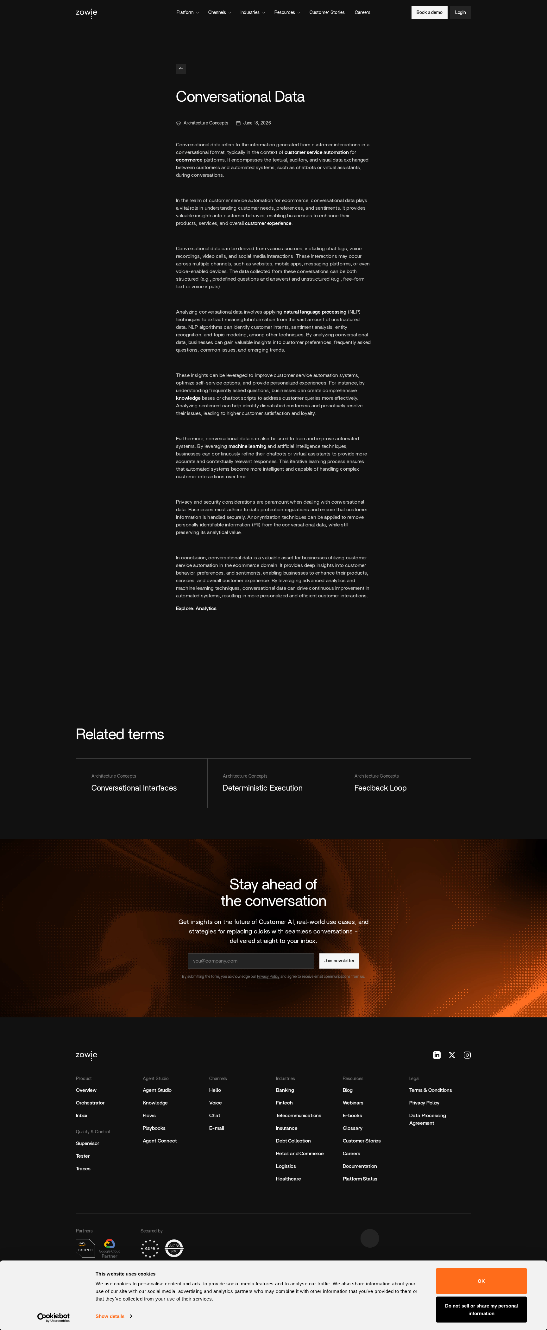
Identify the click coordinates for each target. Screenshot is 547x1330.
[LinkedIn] (437, 1055)
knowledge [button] (188, 398)
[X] (452, 1055)
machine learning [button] (247, 446)
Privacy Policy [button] (424, 1102)
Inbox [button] (81, 1115)
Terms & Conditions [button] (430, 1090)
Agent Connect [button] (160, 1140)
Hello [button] (215, 1090)
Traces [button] (83, 1168)
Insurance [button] (287, 1128)
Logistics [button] (286, 1166)
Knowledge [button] (155, 1102)
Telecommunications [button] (298, 1115)
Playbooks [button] (154, 1128)
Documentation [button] (360, 1166)
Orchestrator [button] (90, 1102)
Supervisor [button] (87, 1143)
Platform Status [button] (360, 1178)
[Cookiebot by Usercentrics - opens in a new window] (53, 1317)
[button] (181, 69)
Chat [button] (214, 1115)
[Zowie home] (137, 13)
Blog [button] (348, 1090)
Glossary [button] (352, 1128)
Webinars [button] (353, 1102)
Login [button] (460, 12)
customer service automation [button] (317, 152)
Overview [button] (86, 1090)
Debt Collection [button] (293, 1140)
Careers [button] (351, 1153)
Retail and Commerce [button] (300, 1153)
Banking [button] (285, 1090)
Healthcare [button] (288, 1178)
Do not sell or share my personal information (481, 1309)
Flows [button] (149, 1115)
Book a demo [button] (429, 12)
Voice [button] (215, 1102)
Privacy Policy (268, 976)
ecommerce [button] (189, 159)
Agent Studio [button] (157, 1090)
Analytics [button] (206, 608)
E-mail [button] (216, 1128)
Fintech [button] (284, 1102)
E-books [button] (352, 1115)
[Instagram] (467, 1055)
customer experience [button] (268, 223)
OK (481, 1281)
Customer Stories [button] (362, 1140)
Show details (110, 1316)
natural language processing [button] (315, 312)
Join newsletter (339, 961)
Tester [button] (83, 1156)
